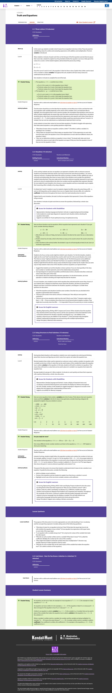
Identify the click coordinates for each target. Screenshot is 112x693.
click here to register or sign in (68, 102)
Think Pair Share (62, 344)
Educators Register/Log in (101, 1)
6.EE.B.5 (36, 38)
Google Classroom (86, 1)
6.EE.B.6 (36, 160)
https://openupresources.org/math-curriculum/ (30, 660)
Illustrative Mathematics (57, 664)
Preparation (22, 22)
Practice (40, 22)
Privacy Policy (49, 654)
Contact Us (76, 1)
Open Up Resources (68, 669)
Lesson (32, 22)
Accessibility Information (59, 654)
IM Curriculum (58, 1)
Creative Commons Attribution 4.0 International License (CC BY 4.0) (52, 659)
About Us (67, 1)
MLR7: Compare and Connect (65, 160)
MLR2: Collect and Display (64, 341)
